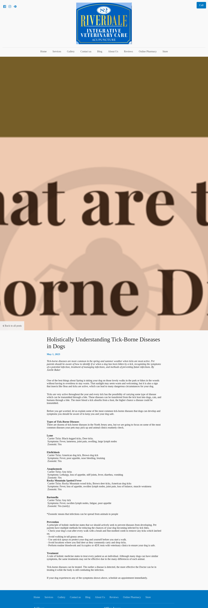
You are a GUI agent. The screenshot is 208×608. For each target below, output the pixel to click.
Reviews (128, 51)
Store (165, 51)
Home (43, 51)
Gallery (71, 51)
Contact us (85, 51)
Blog (99, 51)
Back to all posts (13, 325)
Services (56, 51)
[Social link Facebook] (4, 6)
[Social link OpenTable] (15, 6)
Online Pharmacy (148, 51)
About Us (113, 51)
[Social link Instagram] (9, 6)
